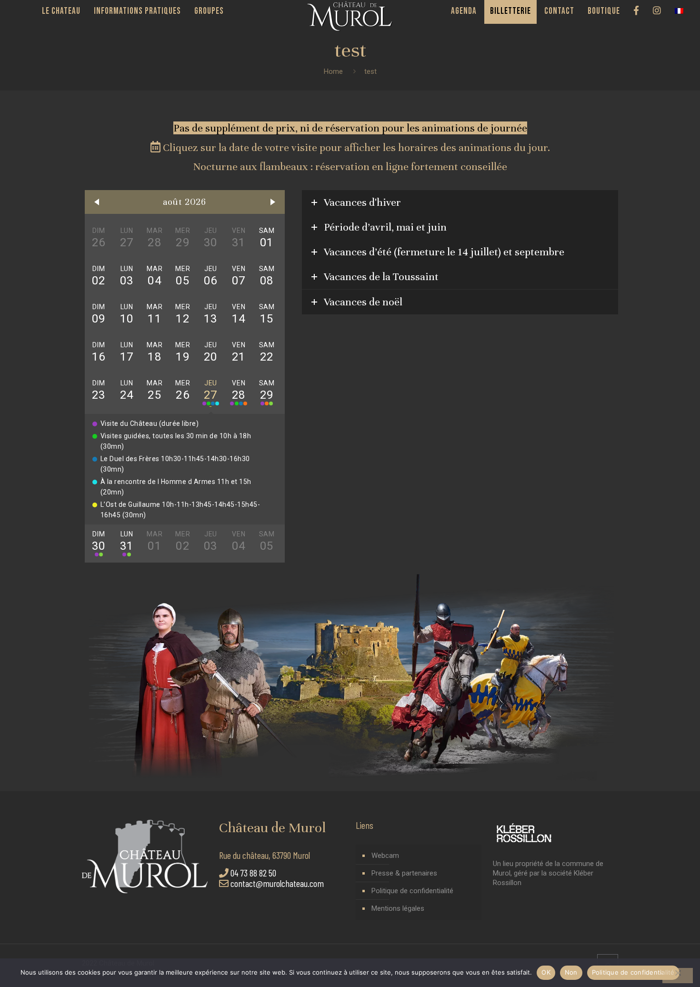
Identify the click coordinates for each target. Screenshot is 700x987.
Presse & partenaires (404, 873)
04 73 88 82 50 (253, 872)
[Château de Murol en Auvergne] (350, 16)
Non (571, 972)
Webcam (385, 855)
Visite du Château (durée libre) (149, 423)
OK (545, 972)
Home (333, 71)
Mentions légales (397, 908)
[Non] (677, 975)
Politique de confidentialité (412, 890)
